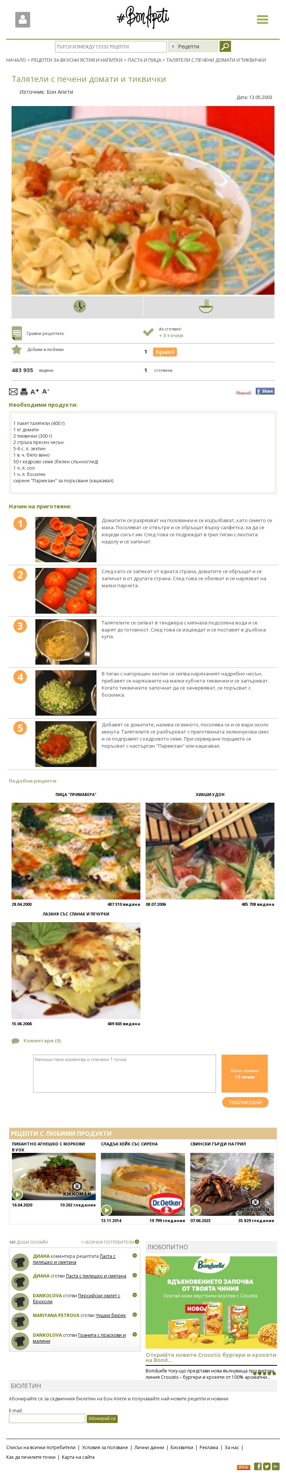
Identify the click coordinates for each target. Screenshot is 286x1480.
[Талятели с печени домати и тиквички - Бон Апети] (65, 539)
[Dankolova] (20, 1302)
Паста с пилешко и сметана (74, 1259)
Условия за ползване (105, 1447)
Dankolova (47, 1295)
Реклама (209, 1447)
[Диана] (20, 1262)
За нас (232, 1447)
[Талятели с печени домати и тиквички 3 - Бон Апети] (65, 642)
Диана (41, 1256)
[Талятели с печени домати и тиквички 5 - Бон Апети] (65, 744)
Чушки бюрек (111, 1315)
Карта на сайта (78, 1457)
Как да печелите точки (30, 1457)
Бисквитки (182, 1447)
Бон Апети (60, 91)
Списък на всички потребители (41, 1447)
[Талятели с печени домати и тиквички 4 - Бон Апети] (65, 693)
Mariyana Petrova (56, 1315)
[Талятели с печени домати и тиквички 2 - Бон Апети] (65, 590)
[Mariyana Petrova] (20, 1322)
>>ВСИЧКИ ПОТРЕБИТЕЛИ (107, 1242)
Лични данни (149, 1447)
